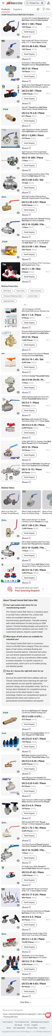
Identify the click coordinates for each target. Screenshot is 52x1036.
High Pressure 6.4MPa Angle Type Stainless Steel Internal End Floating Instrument (36, 801)
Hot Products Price (22, 1022)
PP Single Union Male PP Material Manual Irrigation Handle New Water (35, 868)
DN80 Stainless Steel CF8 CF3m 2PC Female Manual (35, 398)
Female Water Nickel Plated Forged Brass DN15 (36, 979)
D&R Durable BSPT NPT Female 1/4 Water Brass (35, 823)
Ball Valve (7, 291)
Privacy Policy (32, 1028)
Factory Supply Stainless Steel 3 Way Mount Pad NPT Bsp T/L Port (35, 175)
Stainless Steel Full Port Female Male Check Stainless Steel (36, 756)
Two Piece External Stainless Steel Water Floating (36, 845)
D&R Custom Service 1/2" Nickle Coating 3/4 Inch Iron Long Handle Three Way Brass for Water (36, 521)
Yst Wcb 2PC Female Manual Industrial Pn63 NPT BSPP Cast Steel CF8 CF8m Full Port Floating (36, 19)
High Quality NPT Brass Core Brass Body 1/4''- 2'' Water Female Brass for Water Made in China (35, 42)
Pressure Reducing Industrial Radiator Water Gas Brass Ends (36, 332)
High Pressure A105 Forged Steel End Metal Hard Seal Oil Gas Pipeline (35, 153)
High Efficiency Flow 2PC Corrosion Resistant (36, 779)
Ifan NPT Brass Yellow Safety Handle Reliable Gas (34, 108)
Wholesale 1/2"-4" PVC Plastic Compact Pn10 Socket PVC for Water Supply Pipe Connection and (34, 957)
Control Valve (33, 296)
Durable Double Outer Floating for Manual (36, 220)
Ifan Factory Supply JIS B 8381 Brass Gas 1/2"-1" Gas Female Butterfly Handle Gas (36, 242)
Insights (35, 1025)
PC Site (27, 1025)
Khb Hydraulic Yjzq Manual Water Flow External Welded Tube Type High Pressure (36, 465)
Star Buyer (18, 1025)
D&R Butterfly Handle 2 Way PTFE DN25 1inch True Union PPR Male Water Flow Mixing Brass (35, 934)
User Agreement (19, 1028)
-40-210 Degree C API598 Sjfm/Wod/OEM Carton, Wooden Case (36, 310)
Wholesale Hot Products (40, 1022)
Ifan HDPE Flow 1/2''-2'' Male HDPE (35, 734)
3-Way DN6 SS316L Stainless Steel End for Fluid (36, 442)
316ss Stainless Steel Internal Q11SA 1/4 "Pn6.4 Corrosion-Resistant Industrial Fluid (36, 912)
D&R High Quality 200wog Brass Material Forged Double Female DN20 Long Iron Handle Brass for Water (36, 197)
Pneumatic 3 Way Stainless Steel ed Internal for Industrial (35, 64)
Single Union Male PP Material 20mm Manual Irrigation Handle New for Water (36, 86)
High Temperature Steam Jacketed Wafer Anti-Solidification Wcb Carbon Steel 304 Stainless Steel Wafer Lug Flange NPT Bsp (35, 131)
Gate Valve (20, 291)
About (8, 1028)
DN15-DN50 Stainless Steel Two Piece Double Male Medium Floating (36, 543)
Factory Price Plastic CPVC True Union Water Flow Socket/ (36, 264)
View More (25, 1002)
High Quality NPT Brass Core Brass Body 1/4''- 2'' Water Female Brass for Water (35, 420)
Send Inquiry (29, 31)
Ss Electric (35, 376)
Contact (43, 1028)
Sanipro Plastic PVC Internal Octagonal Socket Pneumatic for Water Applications (35, 355)
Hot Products (8, 1022)
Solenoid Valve (9, 301)
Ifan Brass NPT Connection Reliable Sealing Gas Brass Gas (34, 712)
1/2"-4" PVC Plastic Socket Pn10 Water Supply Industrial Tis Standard (35, 565)
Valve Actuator (35, 291)
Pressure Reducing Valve (13, 296)
